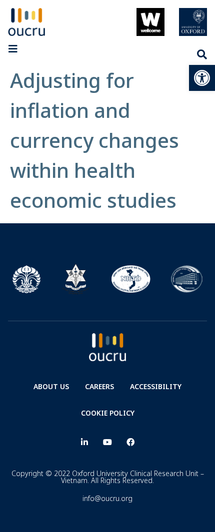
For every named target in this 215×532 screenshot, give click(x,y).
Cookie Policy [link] (107, 413)
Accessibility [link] (156, 386)
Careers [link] (99, 386)
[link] (202, 78)
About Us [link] (51, 386)
